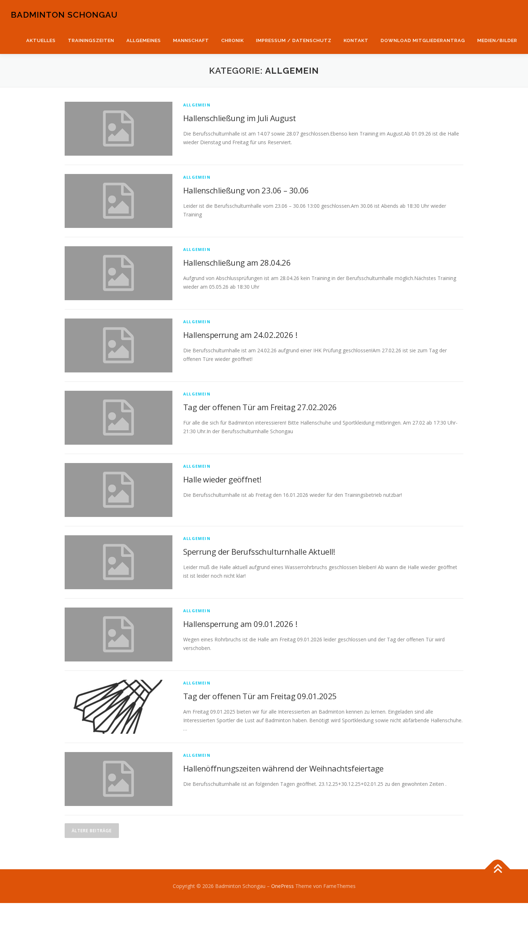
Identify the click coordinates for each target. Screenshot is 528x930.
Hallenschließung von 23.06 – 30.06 (246, 190)
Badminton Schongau (64, 14)
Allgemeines (143, 40)
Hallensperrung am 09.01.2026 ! (240, 623)
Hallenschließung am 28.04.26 (237, 262)
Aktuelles (41, 40)
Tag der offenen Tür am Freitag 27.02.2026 (260, 407)
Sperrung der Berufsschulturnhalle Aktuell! (259, 551)
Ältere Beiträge (92, 831)
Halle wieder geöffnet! (222, 479)
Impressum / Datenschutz (294, 40)
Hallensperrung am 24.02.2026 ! (240, 334)
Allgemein (196, 104)
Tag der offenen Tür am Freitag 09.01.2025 (260, 696)
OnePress (282, 886)
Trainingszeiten (91, 40)
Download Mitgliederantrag (423, 40)
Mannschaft (191, 40)
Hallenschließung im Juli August (239, 118)
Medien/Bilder (497, 40)
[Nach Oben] (497, 869)
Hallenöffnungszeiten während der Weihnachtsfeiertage (283, 768)
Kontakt (356, 40)
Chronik (232, 40)
